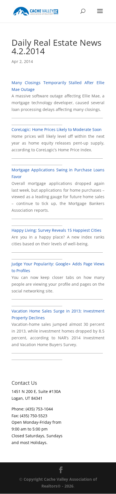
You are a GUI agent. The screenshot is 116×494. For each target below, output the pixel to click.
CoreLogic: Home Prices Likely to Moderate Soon (57, 129)
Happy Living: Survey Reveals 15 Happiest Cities (56, 230)
